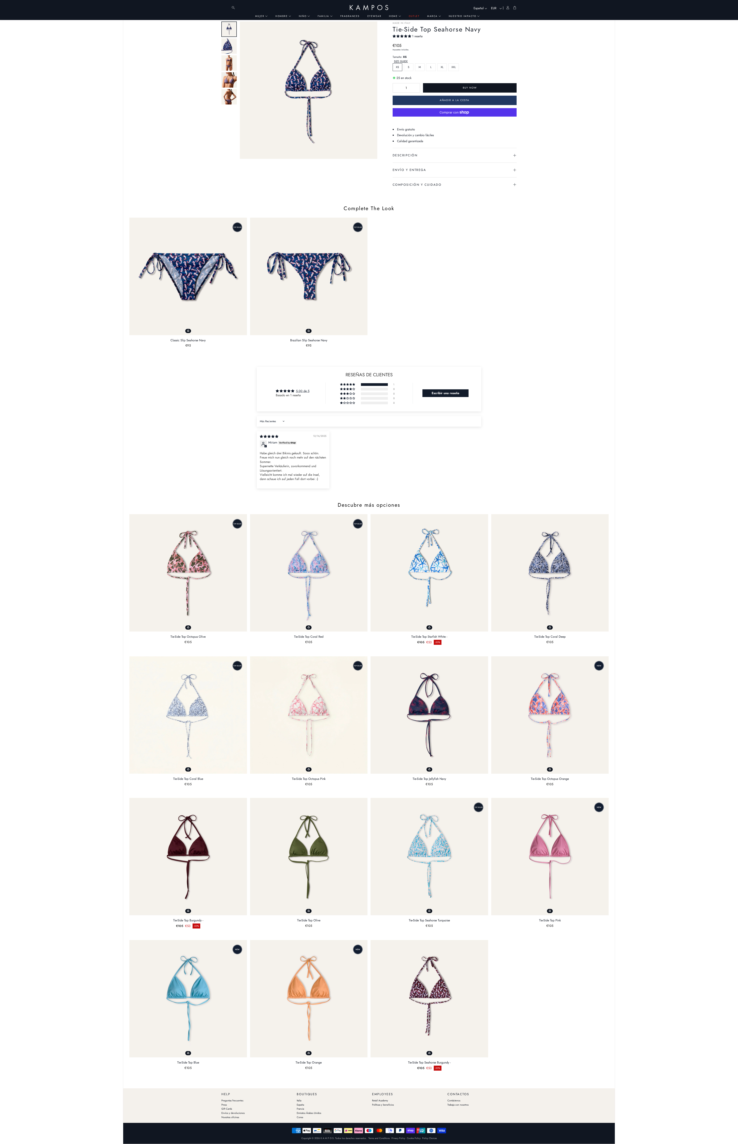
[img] (269, 436)
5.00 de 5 (302, 391)
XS (397, 67)
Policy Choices (429, 1138)
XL (442, 67)
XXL (453, 67)
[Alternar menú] (225, 7)
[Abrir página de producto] (188, 276)
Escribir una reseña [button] (445, 393)
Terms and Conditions (379, 1138)
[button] (402, 36)
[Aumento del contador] (415, 88)
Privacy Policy (398, 1138)
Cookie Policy (414, 1138)
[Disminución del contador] (397, 88)
